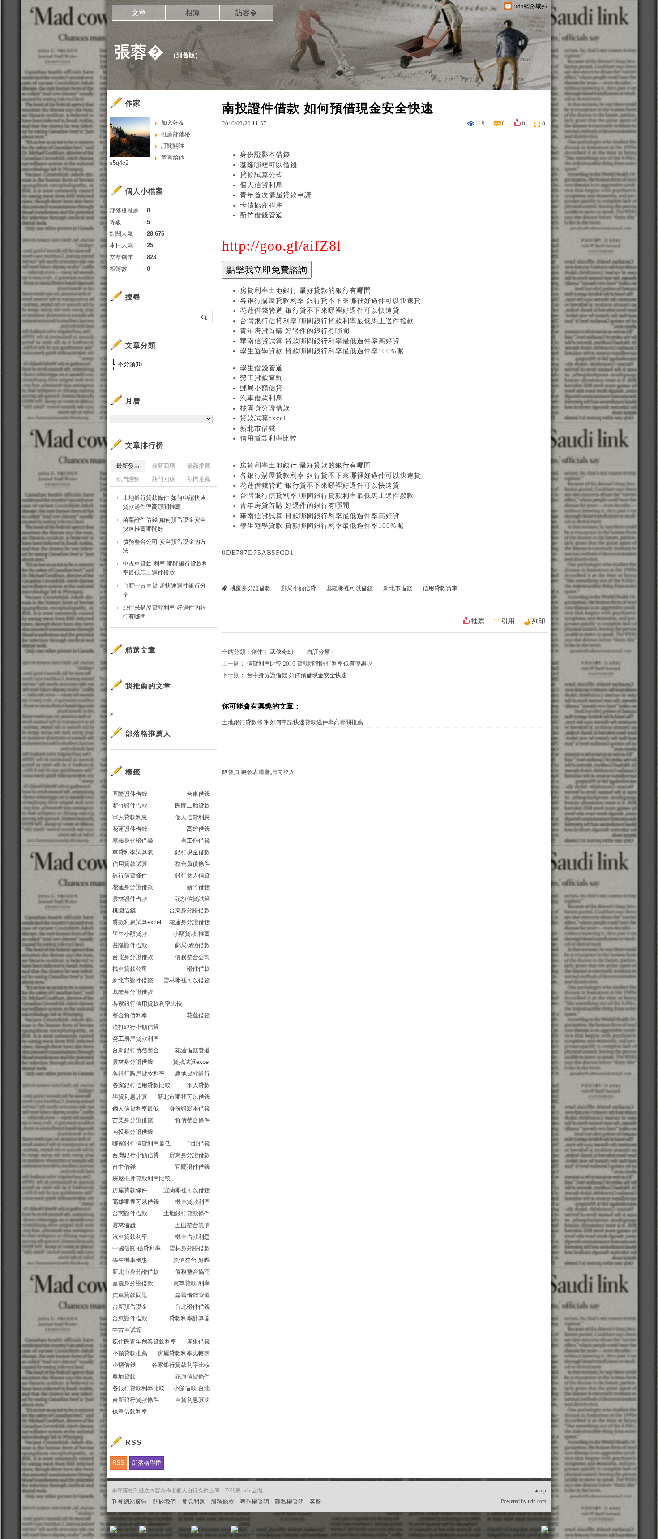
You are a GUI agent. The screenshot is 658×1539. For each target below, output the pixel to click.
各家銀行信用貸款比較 (141, 1085)
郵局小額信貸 (261, 388)
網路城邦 (526, 1532)
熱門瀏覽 (128, 479)
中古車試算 (126, 1330)
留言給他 (172, 157)
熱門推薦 (198, 479)
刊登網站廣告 (129, 1501)
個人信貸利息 (261, 185)
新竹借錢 (198, 887)
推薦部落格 (175, 134)
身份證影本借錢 (265, 154)
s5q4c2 (119, 163)
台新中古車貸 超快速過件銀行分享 (164, 590)
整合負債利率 (129, 1015)
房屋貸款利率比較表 (184, 1353)
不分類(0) (130, 364)
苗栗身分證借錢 (132, 1120)
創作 (257, 651)
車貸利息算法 (192, 1399)
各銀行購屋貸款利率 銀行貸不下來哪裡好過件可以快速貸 (330, 300)
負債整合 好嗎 (191, 1260)
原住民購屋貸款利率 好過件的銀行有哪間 (164, 612)
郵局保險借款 (192, 945)
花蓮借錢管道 (192, 1050)
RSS (118, 1462)
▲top (540, 1490)
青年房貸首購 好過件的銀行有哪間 (295, 330)
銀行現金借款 (192, 852)
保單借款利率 (129, 1411)
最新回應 (163, 466)
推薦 (477, 621)
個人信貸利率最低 (135, 1108)
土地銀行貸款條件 (186, 1213)
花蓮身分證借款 (132, 887)
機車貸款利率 (192, 1201)
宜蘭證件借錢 (192, 1166)
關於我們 (164, 1501)
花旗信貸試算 (192, 898)
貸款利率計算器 (189, 1318)
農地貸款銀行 (192, 1073)
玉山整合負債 (192, 1225)
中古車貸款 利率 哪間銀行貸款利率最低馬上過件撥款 (165, 568)
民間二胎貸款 (192, 805)
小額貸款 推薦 (191, 933)
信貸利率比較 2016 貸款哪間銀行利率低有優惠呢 (309, 663)
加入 (504, 1532)
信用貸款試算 (129, 863)
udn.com (537, 1501)
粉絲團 (128, 1532)
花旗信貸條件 (192, 1376)
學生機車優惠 (129, 1260)
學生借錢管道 (261, 368)
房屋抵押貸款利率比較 (141, 1178)
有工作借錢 (195, 840)
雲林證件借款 (129, 898)
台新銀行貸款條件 (135, 1399)
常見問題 (193, 1501)
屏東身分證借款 (189, 1155)
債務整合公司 (192, 957)
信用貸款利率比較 (268, 438)
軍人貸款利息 (129, 817)
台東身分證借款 (189, 910)
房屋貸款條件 (129, 1190)
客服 (315, 1501)
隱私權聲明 (289, 1501)
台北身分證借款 (132, 957)
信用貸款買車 (440, 588)
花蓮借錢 (198, 1015)
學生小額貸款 (129, 933)
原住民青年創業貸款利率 (144, 1341)
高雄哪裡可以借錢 (135, 1201)
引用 (508, 621)
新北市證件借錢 (132, 980)
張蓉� (139, 52)
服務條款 (222, 1501)
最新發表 (128, 466)
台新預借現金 (129, 1306)
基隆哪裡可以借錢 (268, 165)
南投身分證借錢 (132, 1131)
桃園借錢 (124, 910)
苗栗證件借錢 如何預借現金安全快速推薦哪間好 (164, 524)
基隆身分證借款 (132, 992)
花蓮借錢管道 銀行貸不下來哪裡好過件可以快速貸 (320, 310)
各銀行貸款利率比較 (138, 1388)
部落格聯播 (146, 1462)
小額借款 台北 (191, 1388)
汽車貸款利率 (129, 1236)
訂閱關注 (172, 146)
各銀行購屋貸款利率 (138, 1073)
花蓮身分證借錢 (189, 922)
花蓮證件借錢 (129, 829)
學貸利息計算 (129, 1097)
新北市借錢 (258, 428)
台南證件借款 (129, 1213)
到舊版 (185, 55)
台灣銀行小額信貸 (135, 1155)
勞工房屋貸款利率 (135, 1038)
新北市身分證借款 (135, 1271)
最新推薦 (198, 466)
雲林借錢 (124, 1225)
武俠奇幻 (281, 651)
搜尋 (205, 317)
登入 (488, 1532)
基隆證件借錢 (129, 794)
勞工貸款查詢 (261, 377)
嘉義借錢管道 (192, 1295)
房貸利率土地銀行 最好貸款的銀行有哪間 (305, 290)
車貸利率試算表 (132, 852)
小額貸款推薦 (129, 1353)
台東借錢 (198, 794)
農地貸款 (124, 1376)
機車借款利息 (192, 1236)
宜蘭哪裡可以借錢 (186, 1190)
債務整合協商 (192, 1271)
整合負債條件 (192, 863)
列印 (538, 621)
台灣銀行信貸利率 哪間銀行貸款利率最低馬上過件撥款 (327, 320)
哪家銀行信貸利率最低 (141, 1143)
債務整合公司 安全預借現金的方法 (164, 546)
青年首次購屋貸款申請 (276, 195)
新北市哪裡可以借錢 (184, 1097)
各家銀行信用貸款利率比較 (147, 1003)
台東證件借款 (129, 1318)
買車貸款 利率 (191, 1283)
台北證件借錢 (192, 1306)
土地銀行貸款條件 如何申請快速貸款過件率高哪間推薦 (292, 722)
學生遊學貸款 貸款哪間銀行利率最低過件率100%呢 (322, 350)
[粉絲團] (113, 1529)
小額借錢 (124, 1365)
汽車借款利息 (261, 398)
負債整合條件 (192, 1120)
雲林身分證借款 (189, 1248)
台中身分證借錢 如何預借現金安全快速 (297, 675)
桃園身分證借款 (265, 408)
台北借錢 (198, 1143)
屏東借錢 (198, 1341)
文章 (139, 13)
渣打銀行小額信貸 (135, 1027)
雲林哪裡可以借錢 (186, 980)
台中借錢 (124, 1166)
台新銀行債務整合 (135, 1050)
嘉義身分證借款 (132, 1283)
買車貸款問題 (129, 1295)
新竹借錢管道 (261, 215)
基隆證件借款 (129, 945)
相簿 (192, 13)
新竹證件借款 (129, 805)
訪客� (246, 13)
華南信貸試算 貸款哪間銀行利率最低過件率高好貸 (320, 341)
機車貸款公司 (129, 968)
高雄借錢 (198, 829)
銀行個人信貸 (192, 875)
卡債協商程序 (261, 205)
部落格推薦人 (148, 733)
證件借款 (198, 968)
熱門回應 (163, 479)
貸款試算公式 (261, 174)
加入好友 (172, 122)
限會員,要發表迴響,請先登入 (258, 772)
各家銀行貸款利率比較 (181, 1365)
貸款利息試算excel (136, 922)
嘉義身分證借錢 (132, 840)
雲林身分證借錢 (132, 1062)
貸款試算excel (263, 418)
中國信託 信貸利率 (136, 1248)
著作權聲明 (254, 1501)
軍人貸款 (198, 1085)
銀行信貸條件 (129, 875)
